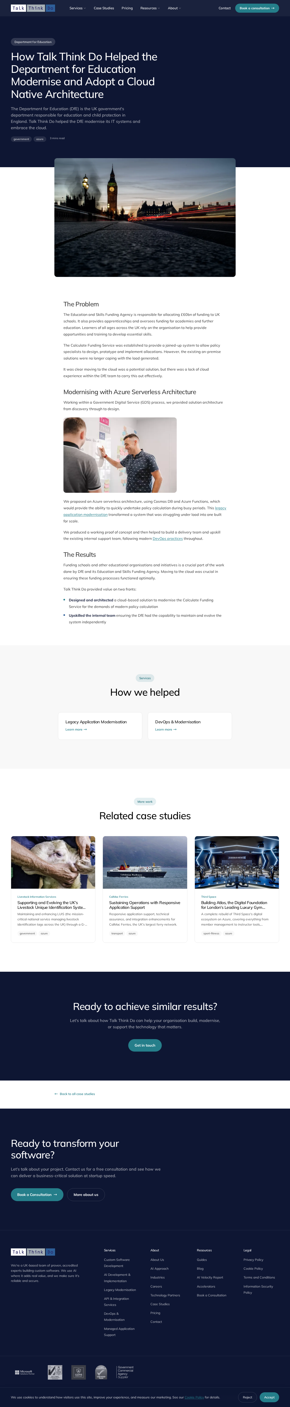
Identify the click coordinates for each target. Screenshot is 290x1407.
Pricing (127, 8)
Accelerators (206, 1286)
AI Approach (159, 1269)
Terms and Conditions (259, 1277)
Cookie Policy (253, 1269)
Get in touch (145, 1045)
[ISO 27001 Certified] (55, 1372)
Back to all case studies (77, 1094)
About (173, 8)
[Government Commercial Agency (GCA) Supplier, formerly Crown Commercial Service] (124, 1372)
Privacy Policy (253, 1260)
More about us (86, 1194)
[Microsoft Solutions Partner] (25, 1372)
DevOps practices (168, 538)
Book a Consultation (34, 1194)
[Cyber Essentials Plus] (101, 1372)
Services (76, 8)
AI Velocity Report (210, 1277)
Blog (200, 1269)
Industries (157, 1277)
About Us (157, 1260)
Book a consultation (255, 8)
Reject (247, 1397)
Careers (156, 1286)
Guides (202, 1260)
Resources (148, 8)
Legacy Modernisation (120, 1290)
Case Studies (104, 8)
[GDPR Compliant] (78, 1372)
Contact (225, 8)
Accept (269, 1397)
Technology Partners (165, 1295)
